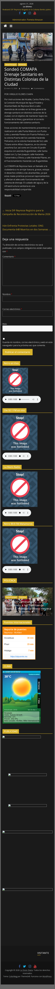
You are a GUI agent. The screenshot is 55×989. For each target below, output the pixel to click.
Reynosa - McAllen (13, 632)
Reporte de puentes (15, 629)
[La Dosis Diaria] (5, 26)
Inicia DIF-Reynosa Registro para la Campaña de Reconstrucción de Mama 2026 (26, 212)
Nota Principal (11, 65)
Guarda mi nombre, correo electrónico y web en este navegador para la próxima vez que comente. (27, 344)
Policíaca (23, 597)
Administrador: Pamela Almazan (27, 19)
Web (4, 324)
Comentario (8, 256)
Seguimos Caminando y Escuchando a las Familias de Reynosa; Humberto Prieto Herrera (28, 605)
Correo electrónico (12, 309)
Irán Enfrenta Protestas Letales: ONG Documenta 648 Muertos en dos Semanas (26, 227)
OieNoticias (25, 88)
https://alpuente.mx (18, 656)
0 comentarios (38, 88)
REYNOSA (22, 65)
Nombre (7, 294)
